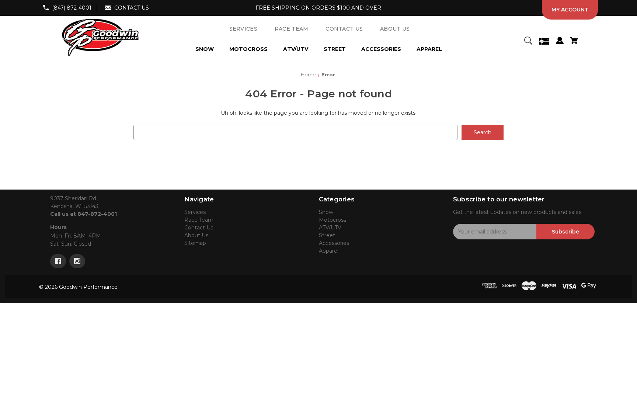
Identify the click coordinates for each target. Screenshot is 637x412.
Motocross (248, 49)
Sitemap (195, 243)
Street (335, 49)
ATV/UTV (295, 49)
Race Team (198, 220)
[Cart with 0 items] (573, 41)
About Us (196, 235)
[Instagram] (77, 261)
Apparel (429, 49)
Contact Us (198, 227)
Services (195, 212)
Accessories (381, 49)
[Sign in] (559, 42)
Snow (204, 49)
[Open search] (528, 42)
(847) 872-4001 (71, 7)
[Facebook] (58, 261)
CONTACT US (131, 7)
